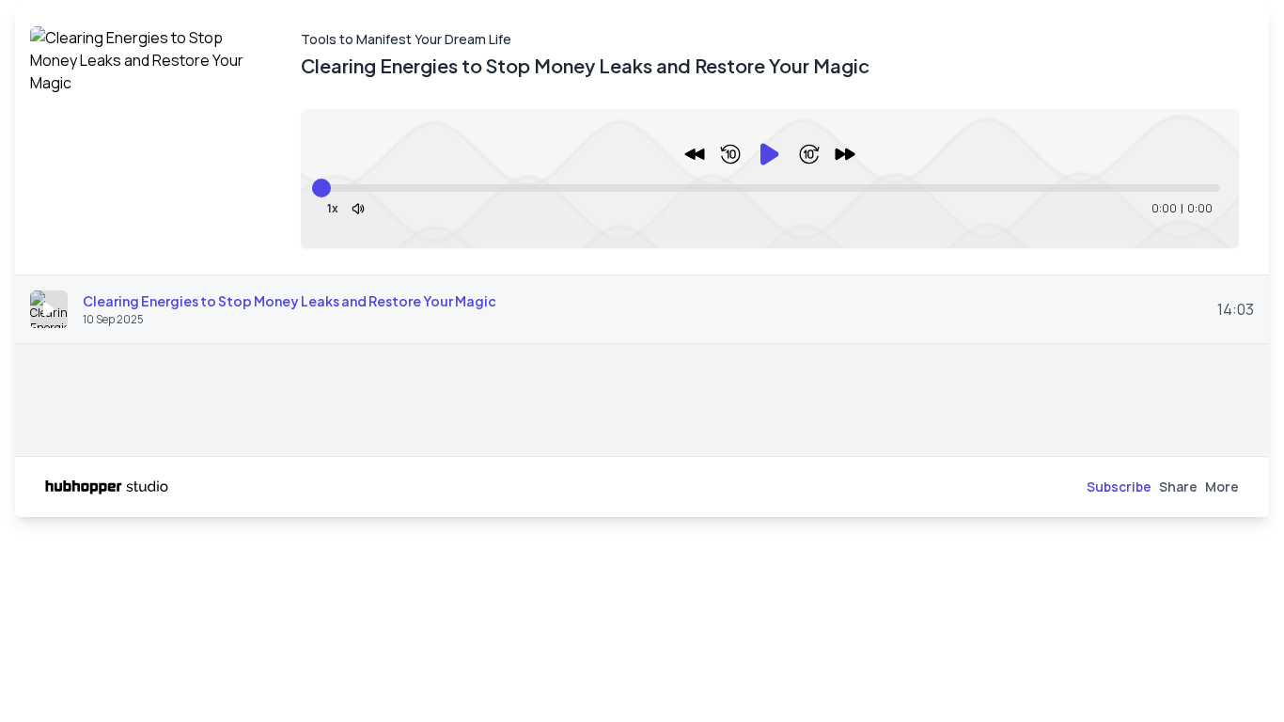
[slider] (321, 188)
